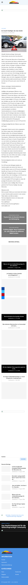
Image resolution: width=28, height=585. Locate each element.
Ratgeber (3, 574)
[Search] (26, 2)
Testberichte (18, 571)
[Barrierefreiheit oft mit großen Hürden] (14, 305)
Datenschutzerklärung (6, 564)
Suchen (3, 456)
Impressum (4, 562)
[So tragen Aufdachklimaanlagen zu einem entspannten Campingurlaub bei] (14, 390)
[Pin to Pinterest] (2, 294)
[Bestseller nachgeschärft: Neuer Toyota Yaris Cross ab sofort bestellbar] (5, 478)
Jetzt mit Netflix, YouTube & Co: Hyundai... (19, 486)
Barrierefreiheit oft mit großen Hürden (14, 316)
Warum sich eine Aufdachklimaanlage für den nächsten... (18, 496)
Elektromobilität (5, 577)
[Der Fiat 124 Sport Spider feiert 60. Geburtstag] (5, 506)
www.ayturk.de (5, 523)
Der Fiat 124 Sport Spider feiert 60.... (18, 504)
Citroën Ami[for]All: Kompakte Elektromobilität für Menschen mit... (19, 468)
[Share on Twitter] (2, 291)
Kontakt (3, 559)
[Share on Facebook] (2, 288)
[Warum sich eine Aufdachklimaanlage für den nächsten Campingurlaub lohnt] (14, 253)
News (2, 571)
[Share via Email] (2, 297)
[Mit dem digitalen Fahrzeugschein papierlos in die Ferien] (14, 356)
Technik (17, 574)
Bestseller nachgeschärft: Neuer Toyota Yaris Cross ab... (18, 477)
